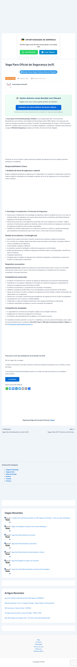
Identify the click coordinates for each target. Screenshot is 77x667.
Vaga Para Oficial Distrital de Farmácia (23, 535)
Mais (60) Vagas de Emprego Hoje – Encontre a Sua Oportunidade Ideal (27, 618)
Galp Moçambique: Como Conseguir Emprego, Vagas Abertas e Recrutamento (29, 603)
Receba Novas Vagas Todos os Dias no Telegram (39, 72)
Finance (8, 481)
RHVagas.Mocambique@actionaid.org (20, 324)
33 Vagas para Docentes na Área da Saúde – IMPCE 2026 (23, 613)
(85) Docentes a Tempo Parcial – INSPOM (18, 608)
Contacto (38, 642)
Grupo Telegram (49, 52)
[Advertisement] (38, 19)
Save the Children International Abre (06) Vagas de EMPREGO (24, 598)
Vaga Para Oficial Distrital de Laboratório (24, 543)
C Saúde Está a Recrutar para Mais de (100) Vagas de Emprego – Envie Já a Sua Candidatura (40, 518)
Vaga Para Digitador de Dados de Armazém (25, 561)
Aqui (52, 420)
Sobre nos (38, 649)
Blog (38, 640)
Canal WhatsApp (30, 52)
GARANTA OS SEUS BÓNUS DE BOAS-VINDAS (38, 107)
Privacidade (38, 644)
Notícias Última (38, 651)
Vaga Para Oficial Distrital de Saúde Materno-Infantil (27, 552)
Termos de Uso (38, 647)
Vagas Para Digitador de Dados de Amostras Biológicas (28, 526)
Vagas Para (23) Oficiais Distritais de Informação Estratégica (30, 569)
